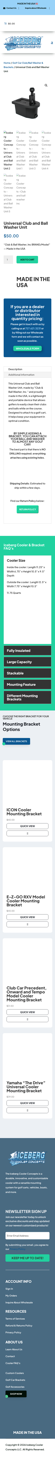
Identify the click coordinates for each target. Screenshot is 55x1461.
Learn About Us (14, 1349)
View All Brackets (16, 741)
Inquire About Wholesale (19, 1302)
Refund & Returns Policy (19, 1325)
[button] (46, 85)
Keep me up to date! (28, 1258)
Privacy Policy (13, 1332)
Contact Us (11, 8)
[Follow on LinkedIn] (32, 11)
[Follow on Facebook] (22, 11)
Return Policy (27, 509)
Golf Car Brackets (15, 1379)
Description (15, 369)
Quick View (27, 826)
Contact (10, 1356)
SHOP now (16, 1393)
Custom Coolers (15, 1372)
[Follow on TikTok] (27, 11)
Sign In (9, 1288)
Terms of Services (15, 1318)
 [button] (27, 833)
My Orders (11, 1295)
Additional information (21, 374)
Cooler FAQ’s (13, 1363)
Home (7, 62)
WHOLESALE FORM (27, 348)
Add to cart (27, 259)
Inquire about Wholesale (35, 8)
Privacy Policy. (18, 1248)
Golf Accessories (15, 1386)
